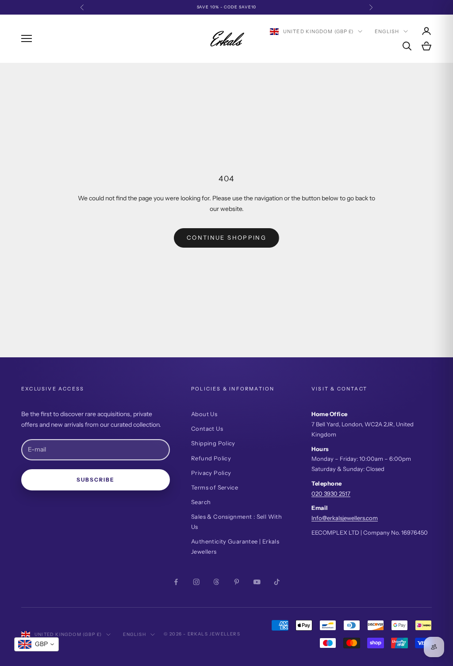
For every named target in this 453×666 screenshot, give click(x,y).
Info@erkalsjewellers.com (344, 517)
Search (201, 501)
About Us (204, 413)
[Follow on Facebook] (176, 582)
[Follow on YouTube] (257, 582)
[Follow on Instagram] (196, 582)
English (387, 31)
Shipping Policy (213, 443)
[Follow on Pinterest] (237, 582)
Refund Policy (211, 458)
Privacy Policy (211, 472)
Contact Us (207, 428)
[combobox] (36, 644)
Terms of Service (214, 487)
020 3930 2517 (330, 493)
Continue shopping (226, 237)
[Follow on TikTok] (277, 582)
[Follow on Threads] (216, 582)
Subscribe (95, 479)
